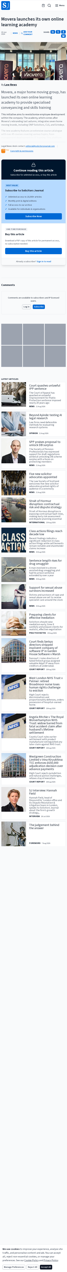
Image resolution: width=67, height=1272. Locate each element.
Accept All (46, 1267)
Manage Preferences (14, 1267)
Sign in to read (44, 261)
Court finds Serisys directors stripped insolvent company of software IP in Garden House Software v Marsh (44, 647)
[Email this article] (63, 36)
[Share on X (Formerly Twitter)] (58, 32)
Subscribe (39, 306)
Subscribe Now (33, 216)
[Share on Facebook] (63, 32)
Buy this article (33, 251)
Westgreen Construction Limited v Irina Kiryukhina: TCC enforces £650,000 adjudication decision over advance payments (46, 762)
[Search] (49, 5)
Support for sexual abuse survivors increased (45, 589)
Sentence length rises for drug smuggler (45, 562)
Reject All (32, 1267)
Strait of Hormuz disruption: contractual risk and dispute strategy (45, 504)
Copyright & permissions (21, 151)
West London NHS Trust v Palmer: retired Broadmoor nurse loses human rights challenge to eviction (46, 684)
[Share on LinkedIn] (52, 32)
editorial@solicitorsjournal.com (40, 146)
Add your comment (28, 33)
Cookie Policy (31, 1260)
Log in (26, 306)
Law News (10, 85)
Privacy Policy (50, 1260)
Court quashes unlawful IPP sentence (44, 387)
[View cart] (43, 5)
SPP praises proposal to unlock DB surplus (44, 443)
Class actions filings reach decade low (45, 532)
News (15, 33)
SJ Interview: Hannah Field (43, 792)
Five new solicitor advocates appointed (43, 475)
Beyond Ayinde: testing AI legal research (45, 416)
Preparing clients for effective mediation (42, 616)
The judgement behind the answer (44, 826)
